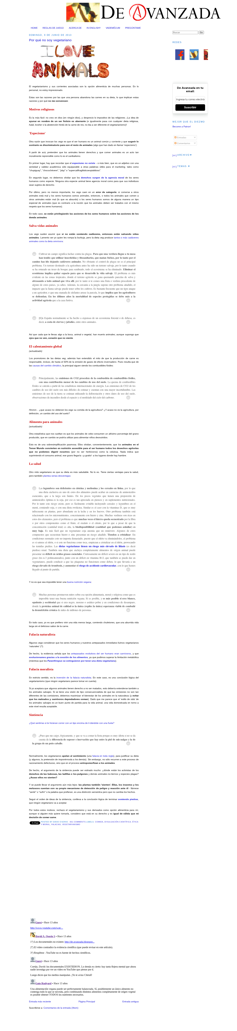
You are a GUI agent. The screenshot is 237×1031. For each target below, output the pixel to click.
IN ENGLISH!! (94, 28)
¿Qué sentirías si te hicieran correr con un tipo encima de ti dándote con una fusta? (71, 723)
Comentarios (183, 143)
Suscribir (190, 107)
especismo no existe (83, 163)
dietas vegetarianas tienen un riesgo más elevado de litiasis (92, 546)
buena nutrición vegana (79, 582)
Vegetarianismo (71, 824)
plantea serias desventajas (56, 475)
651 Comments (78, 822)
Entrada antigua (130, 1001)
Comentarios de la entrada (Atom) (61, 1008)
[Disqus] (84, 874)
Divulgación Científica (117, 822)
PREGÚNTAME (133, 28)
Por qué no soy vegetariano (50, 40)
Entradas (181, 137)
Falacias (56, 824)
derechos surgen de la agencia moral (102, 177)
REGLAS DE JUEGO (53, 28)
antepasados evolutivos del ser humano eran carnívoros (101, 653)
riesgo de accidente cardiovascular (97, 565)
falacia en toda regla (103, 756)
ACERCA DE (75, 28)
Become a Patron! (182, 126)
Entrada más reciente (40, 1001)
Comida (99, 822)
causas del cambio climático (47, 365)
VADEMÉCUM (113, 28)
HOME (34, 28)
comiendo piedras (128, 799)
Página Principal (87, 1001)
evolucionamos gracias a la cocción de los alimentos (58, 657)
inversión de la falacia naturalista (73, 677)
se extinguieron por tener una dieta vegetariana (81, 661)
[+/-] (175, 155)
